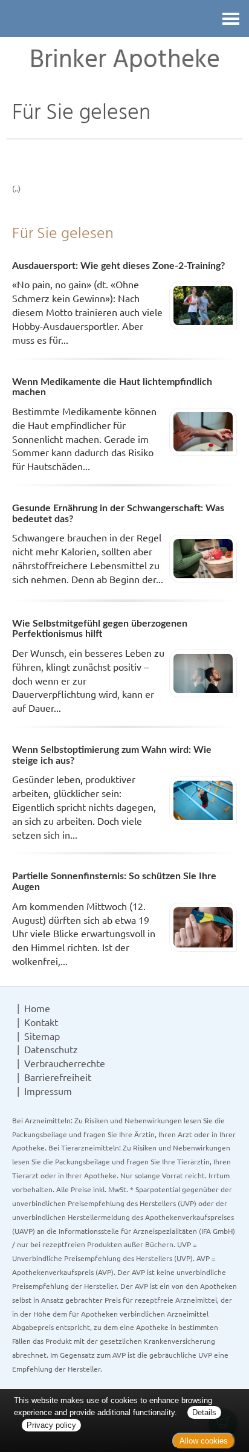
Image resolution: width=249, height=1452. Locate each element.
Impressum (48, 1091)
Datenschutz (51, 1049)
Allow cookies (203, 1440)
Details (204, 1412)
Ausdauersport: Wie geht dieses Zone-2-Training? (118, 266)
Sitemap (42, 1036)
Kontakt (41, 1022)
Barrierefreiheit (57, 1077)
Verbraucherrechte (64, 1063)
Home (37, 1008)
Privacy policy (51, 1425)
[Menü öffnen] (231, 18)
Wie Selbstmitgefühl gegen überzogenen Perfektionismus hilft (99, 629)
